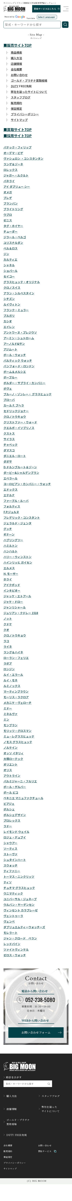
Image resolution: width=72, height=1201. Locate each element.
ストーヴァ (10, 854)
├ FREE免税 (18, 86)
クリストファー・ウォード (20, 422)
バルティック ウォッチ (17, 360)
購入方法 (11, 1096)
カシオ (7, 321)
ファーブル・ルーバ (15, 501)
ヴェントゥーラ (13, 916)
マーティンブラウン (15, 691)
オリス (7, 770)
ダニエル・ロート (14, 456)
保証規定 (7, 1157)
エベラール (10, 478)
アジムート (10, 349)
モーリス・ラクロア (16, 697)
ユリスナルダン (13, 243)
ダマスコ (9, 450)
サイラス (9, 439)
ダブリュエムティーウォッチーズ (24, 927)
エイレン (9, 327)
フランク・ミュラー (16, 310)
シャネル (9, 265)
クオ (6, 630)
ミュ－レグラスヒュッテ (18, 736)
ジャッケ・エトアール (17, 596)
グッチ (7, 529)
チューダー (10, 231)
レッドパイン (11, 944)
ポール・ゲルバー (14, 787)
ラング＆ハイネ (13, 652)
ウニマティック (13, 893)
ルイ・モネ (10, 680)
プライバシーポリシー (14, 1163)
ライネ (7, 646)
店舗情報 (11, 1109)
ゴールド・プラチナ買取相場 (18, 1122)
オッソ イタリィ (13, 753)
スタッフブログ (51, 1096)
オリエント (10, 764)
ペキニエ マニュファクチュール (23, 798)
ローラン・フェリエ (16, 658)
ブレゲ (7, 198)
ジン (6, 254)
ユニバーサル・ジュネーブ (20, 899)
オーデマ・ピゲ (13, 153)
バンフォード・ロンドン (18, 366)
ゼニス (7, 220)
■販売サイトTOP (17, 45)
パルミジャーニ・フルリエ (20, 781)
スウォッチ (10, 865)
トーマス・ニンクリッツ (18, 876)
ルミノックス (11, 686)
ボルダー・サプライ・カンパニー (24, 383)
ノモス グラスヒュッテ (17, 742)
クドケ (7, 624)
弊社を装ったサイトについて (51, 1109)
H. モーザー (10, 573)
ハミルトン (10, 545)
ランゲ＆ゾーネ (13, 164)
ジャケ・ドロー (13, 602)
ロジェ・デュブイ (14, 837)
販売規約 (7, 1151)
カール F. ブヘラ (13, 405)
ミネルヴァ (10, 714)
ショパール (10, 271)
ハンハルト (10, 551)
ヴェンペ (9, 921)
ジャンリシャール (14, 607)
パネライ (9, 181)
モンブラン (10, 725)
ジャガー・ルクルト (15, 175)
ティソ (7, 882)
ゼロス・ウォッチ (14, 955)
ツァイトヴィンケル (16, 949)
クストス (9, 433)
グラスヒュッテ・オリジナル (21, 282)
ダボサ (7, 461)
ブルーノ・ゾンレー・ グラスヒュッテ (27, 394)
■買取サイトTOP (17, 129)
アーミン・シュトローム (18, 338)
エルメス (9, 568)
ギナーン (9, 534)
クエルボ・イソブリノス (18, 428)
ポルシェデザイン (14, 815)
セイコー (9, 276)
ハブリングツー (13, 540)
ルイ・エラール (13, 674)
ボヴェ (7, 388)
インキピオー (11, 590)
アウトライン (11, 775)
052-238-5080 (40, 999)
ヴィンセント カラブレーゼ (20, 910)
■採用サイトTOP (17, 135)
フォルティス (11, 506)
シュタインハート (14, 860)
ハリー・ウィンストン (17, 557)
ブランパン (10, 203)
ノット (7, 618)
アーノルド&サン (14, 343)
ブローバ (9, 400)
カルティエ (10, 259)
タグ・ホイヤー (13, 226)
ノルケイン (10, 747)
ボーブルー (10, 377)
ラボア (7, 663)
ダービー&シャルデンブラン (21, 473)
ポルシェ (9, 809)
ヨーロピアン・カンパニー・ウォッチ (27, 484)
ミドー (7, 708)
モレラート (10, 933)
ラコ (6, 641)
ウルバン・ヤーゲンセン (18, 904)
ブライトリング (13, 209)
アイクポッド (11, 585)
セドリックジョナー (16, 411)
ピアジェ (9, 803)
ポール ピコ (10, 792)
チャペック (10, 444)
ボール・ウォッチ (14, 355)
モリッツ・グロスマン (17, 731)
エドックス (10, 489)
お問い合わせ (45, 1145)
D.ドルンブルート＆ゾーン (20, 467)
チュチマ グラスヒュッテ (19, 888)
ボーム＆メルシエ (14, 372)
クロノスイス (11, 287)
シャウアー (10, 843)
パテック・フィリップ (17, 147)
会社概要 (7, 1145)
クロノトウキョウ (14, 416)
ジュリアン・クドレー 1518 (20, 613)
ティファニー (11, 871)
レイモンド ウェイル (16, 832)
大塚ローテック (13, 759)
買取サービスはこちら (45, 8)
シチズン (9, 299)
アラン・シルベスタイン (18, 293)
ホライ (7, 579)
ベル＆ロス (10, 248)
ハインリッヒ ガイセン (17, 562)
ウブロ (7, 214)
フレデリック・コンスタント (21, 517)
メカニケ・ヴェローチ (17, 703)
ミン (6, 719)
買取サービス (45, 1151)
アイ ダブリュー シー (16, 186)
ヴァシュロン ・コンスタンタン (23, 158)
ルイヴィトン (11, 304)
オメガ (7, 192)
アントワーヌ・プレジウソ (20, 332)
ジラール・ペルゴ (14, 237)
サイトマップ (10, 1169)
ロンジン (9, 669)
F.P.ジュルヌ (11, 512)
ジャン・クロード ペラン (20, 938)
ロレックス (10, 170)
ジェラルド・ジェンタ (17, 523)
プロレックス (11, 820)
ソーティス (10, 848)
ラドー (7, 826)
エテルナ (9, 495)
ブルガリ (9, 315)
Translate (31, 18)
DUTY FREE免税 (16, 1135)
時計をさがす (14, 1077)
